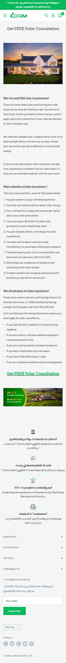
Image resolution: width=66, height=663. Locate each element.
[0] (60, 15)
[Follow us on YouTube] (25, 643)
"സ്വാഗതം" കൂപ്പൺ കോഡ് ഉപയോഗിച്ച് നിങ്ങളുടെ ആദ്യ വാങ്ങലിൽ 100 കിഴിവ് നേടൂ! (33, 4)
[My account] (53, 15)
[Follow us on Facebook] (5, 643)
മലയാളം (9, 627)
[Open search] (46, 15)
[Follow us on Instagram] (18, 643)
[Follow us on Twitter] (12, 643)
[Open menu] (5, 15)
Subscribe (14, 610)
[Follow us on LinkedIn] (31, 643)
